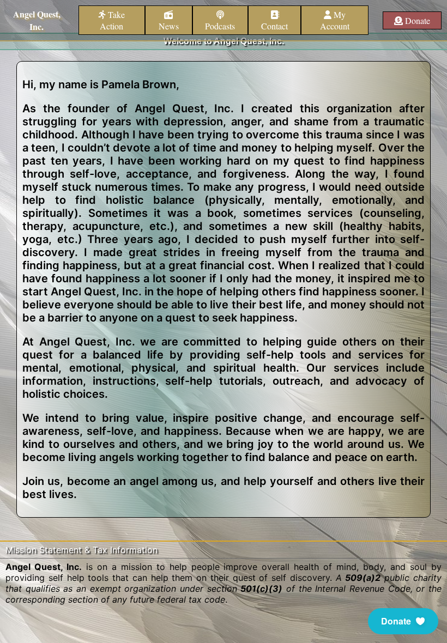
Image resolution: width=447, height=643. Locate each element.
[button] (403, 621)
